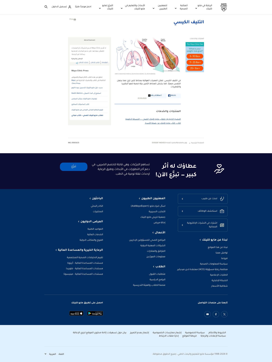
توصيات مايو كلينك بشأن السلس (84, 99)
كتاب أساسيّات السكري (80, 104)
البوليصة (105, 62)
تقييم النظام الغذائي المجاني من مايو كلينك (87, 110)
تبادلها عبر (172, 95)
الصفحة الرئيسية (197, 143)
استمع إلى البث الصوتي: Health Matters (86, 93)
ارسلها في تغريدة (155, 95)
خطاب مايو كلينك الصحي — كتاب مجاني (87, 116)
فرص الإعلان (95, 62)
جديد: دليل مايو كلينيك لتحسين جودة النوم (87, 88)
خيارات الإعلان (83, 62)
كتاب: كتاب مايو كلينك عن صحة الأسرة (163, 123)
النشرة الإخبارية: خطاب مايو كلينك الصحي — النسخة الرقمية (153, 119)
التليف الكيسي (189, 22)
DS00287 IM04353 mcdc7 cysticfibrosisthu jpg (169, 143)
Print (71, 19)
